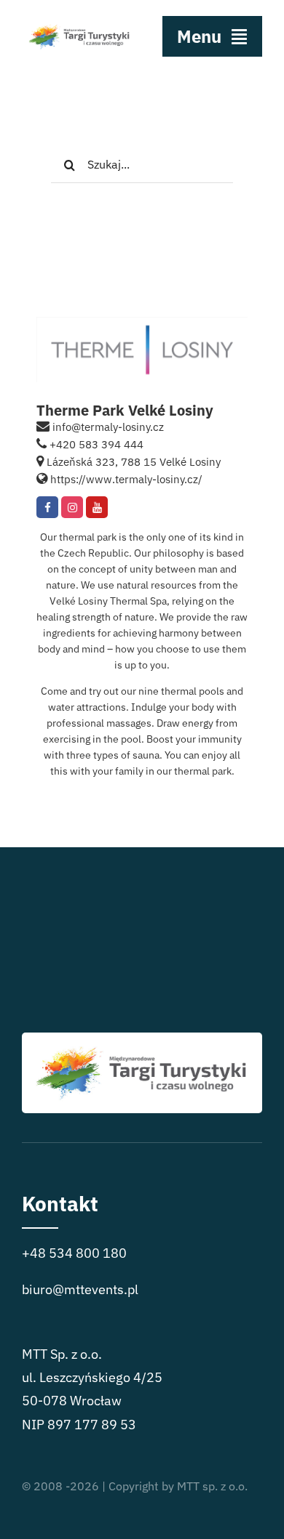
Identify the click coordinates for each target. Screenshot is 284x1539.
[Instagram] (72, 507)
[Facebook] (47, 507)
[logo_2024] (79, 20)
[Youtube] (97, 507)
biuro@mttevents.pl (80, 1289)
